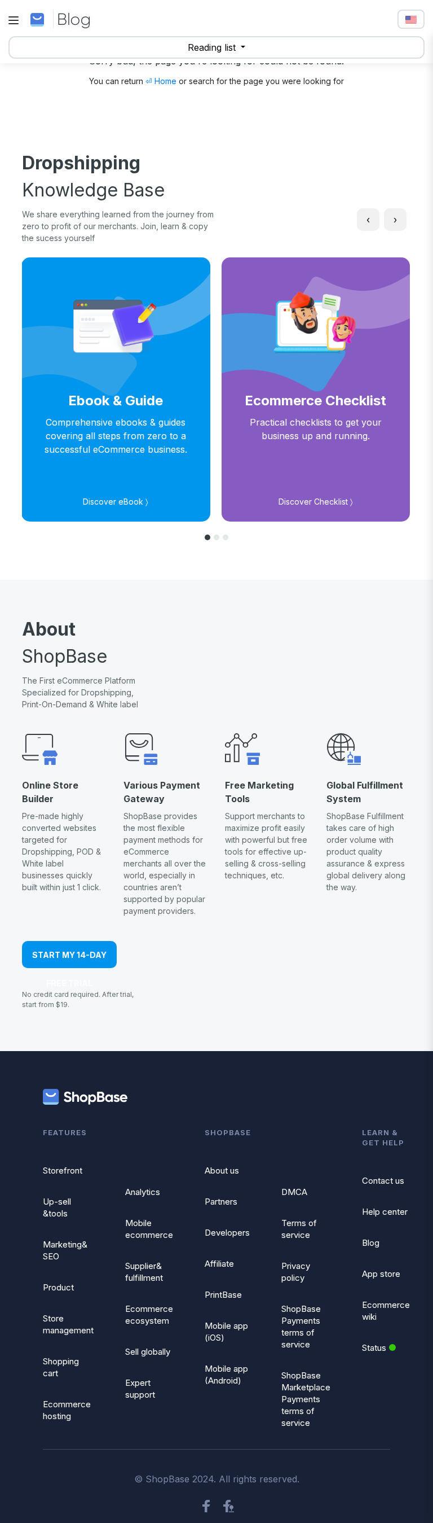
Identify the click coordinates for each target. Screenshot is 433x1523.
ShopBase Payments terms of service (301, 1326)
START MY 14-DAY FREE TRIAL (69, 959)
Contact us (383, 1180)
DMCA (294, 1192)
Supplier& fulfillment (144, 1272)
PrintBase (223, 1294)
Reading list (213, 47)
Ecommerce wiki (386, 1310)
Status (374, 1347)
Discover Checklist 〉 (316, 501)
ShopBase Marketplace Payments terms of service (305, 1399)
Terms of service (299, 1229)
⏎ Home (160, 81)
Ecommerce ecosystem (149, 1314)
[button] (207, 537)
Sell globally (147, 1351)
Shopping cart (61, 1367)
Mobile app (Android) (226, 1374)
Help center (385, 1211)
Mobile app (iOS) (226, 1331)
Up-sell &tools (57, 1207)
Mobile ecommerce (149, 1229)
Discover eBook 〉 (115, 501)
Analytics (142, 1192)
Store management (68, 1324)
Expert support (140, 1388)
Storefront (62, 1170)
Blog (370, 1242)
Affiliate (219, 1263)
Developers (227, 1232)
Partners (221, 1201)
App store (381, 1273)
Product (58, 1287)
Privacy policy (295, 1272)
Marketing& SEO (65, 1250)
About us (222, 1170)
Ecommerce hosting (67, 1410)
